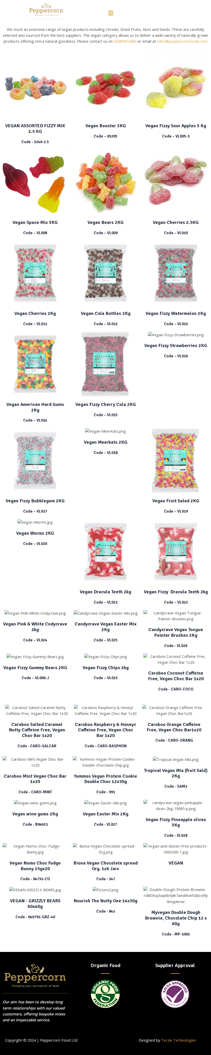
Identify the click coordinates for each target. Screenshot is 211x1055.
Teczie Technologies (178, 1040)
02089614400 (125, 41)
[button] (111, 13)
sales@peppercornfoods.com (182, 41)
